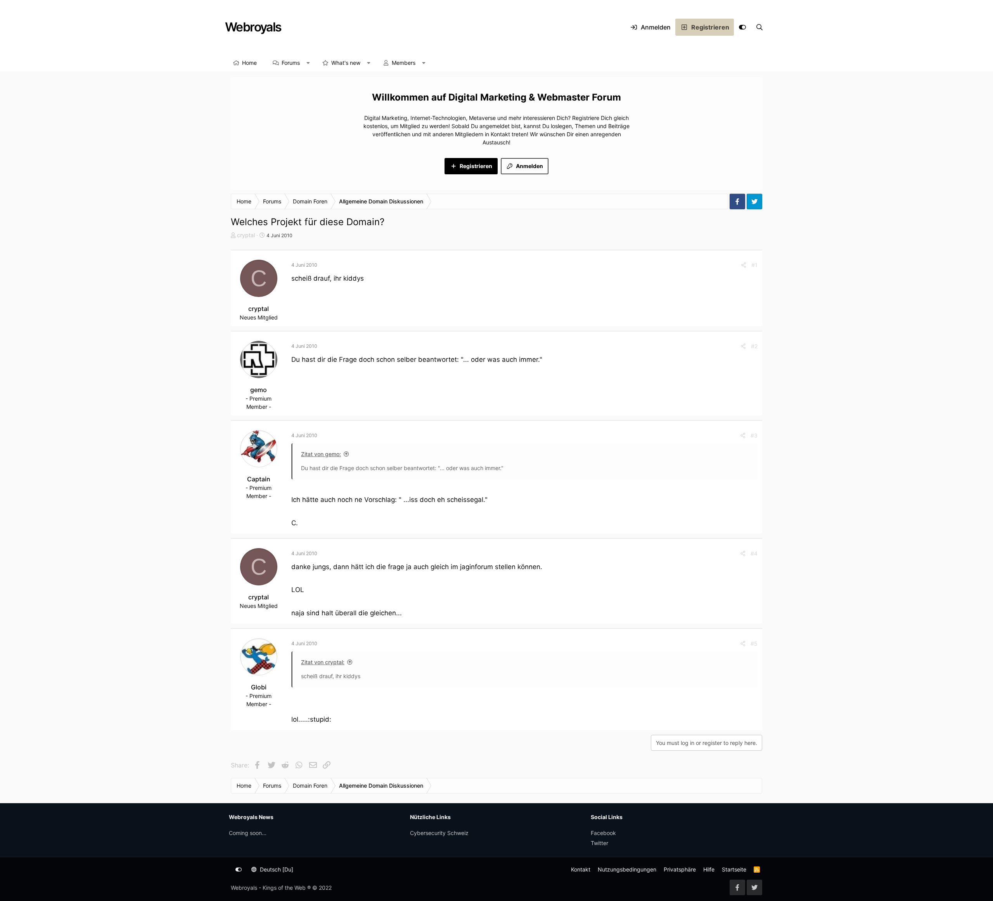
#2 (754, 346)
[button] (308, 62)
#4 (754, 553)
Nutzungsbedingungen (627, 869)
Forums (291, 62)
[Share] (744, 265)
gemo (258, 390)
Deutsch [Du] (275, 869)
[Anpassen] (742, 27)
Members (403, 62)
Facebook (603, 833)
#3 (754, 435)
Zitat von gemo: (321, 454)
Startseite (734, 869)
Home (249, 62)
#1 (754, 265)
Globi (258, 687)
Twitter (599, 843)
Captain (258, 479)
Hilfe (708, 869)
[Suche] (759, 27)
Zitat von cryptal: (322, 662)
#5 (754, 643)
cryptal (246, 235)
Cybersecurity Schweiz (439, 833)
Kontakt (580, 869)
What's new (345, 62)
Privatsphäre (680, 869)
